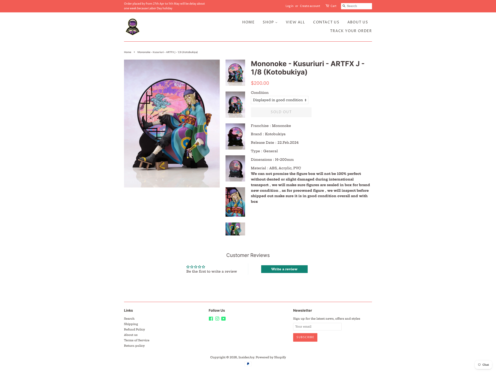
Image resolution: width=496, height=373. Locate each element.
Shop (269, 22)
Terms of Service (136, 340)
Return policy (134, 345)
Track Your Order (351, 31)
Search (129, 318)
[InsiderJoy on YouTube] (223, 319)
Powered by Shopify (271, 357)
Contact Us (326, 22)
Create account (310, 6)
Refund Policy (134, 329)
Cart (334, 6)
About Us (357, 22)
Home (248, 22)
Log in (290, 6)
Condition (260, 93)
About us (131, 335)
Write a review (284, 269)
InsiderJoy (246, 357)
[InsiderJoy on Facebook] (211, 319)
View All (295, 22)
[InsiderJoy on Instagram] (217, 319)
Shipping (131, 324)
